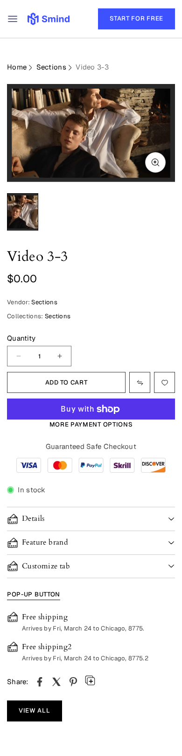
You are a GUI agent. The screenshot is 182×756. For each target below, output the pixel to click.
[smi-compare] (164, 382)
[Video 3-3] (39, 681)
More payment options (91, 424)
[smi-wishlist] (139, 382)
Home (17, 67)
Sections (51, 67)
